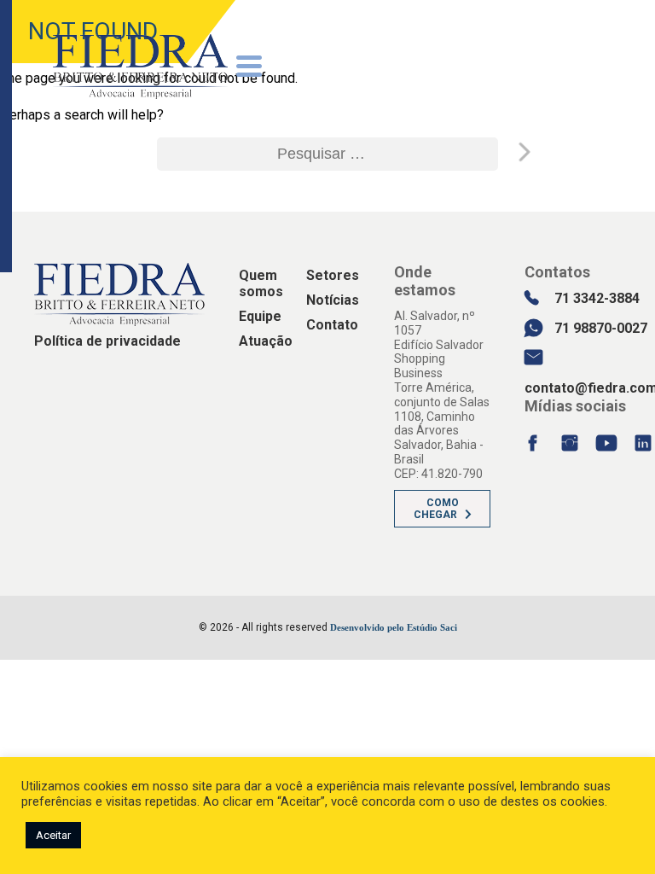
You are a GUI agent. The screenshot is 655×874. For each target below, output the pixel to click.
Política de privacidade (107, 341)
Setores (332, 275)
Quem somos (261, 283)
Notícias (332, 300)
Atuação (266, 341)
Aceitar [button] (53, 835)
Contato (332, 325)
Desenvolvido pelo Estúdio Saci (393, 627)
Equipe (260, 316)
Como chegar (436, 509)
